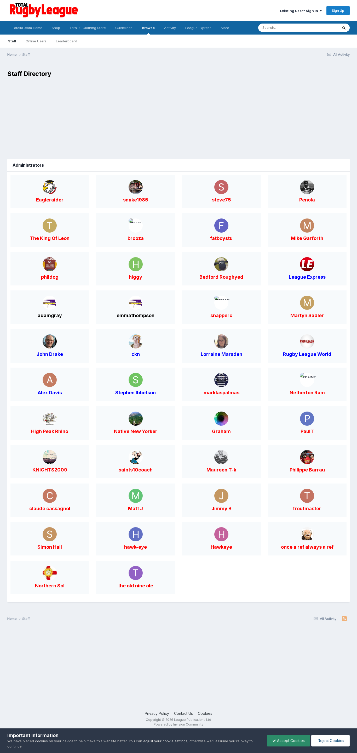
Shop (56, 28)
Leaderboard (66, 41)
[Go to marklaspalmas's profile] (221, 380)
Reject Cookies (330, 740)
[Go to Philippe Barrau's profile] (307, 457)
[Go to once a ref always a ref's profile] (307, 534)
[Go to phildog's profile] (50, 264)
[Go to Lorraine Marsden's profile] (221, 341)
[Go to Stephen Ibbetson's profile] (136, 380)
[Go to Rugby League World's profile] (307, 341)
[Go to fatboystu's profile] (221, 225)
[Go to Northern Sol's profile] (50, 573)
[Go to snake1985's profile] (136, 187)
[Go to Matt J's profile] (136, 496)
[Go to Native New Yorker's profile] (136, 419)
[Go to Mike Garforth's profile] (307, 225)
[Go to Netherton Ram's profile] (307, 380)
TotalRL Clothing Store (88, 28)
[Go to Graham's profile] (221, 419)
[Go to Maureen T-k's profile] (221, 457)
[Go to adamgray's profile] (50, 303)
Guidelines (124, 28)
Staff (12, 41)
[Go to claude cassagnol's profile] (50, 496)
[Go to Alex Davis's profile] (50, 380)
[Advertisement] (178, 119)
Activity (170, 28)
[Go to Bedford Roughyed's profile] (221, 264)
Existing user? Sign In (300, 11)
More (225, 28)
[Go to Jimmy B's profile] (221, 496)
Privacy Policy (157, 713)
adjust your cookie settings (165, 741)
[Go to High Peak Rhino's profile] (50, 419)
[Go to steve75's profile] (221, 187)
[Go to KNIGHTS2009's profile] (50, 457)
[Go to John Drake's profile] (50, 341)
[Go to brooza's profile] (136, 225)
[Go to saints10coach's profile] (136, 457)
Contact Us (183, 713)
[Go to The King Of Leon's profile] (50, 225)
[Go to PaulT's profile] (307, 419)
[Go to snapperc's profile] (221, 303)
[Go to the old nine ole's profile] (136, 573)
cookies (41, 741)
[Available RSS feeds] (344, 618)
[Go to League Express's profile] (307, 264)
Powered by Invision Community (178, 724)
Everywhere (322, 28)
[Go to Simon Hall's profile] (50, 534)
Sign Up (338, 10)
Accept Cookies (290, 740)
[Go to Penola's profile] (307, 187)
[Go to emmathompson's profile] (136, 303)
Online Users (36, 41)
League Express (198, 28)
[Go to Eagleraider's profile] (50, 187)
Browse (148, 28)
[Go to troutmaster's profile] (307, 496)
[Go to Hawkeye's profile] (221, 534)
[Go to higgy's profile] (136, 264)
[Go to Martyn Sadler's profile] (307, 303)
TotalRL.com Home (27, 28)
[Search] (344, 28)
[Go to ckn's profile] (136, 341)
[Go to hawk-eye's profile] (136, 534)
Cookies (205, 713)
